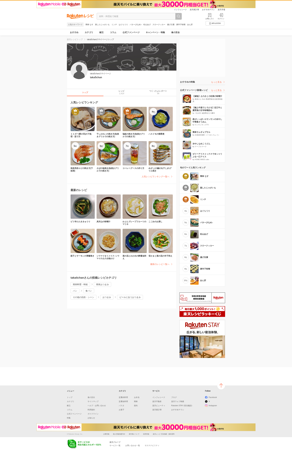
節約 (136, 406)
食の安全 (175, 32)
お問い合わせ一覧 (132, 445)
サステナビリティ (152, 445)
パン (75, 291)
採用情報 (146, 434)
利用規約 (91, 410)
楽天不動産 (157, 401)
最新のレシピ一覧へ (159, 264)
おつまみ (107, 297)
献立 (101, 32)
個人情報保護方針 (119, 434)
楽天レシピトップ (75, 39)
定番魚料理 (123, 401)
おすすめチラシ (208, 10)
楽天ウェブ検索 (177, 401)
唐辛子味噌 (180, 24)
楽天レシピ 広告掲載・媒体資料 (164, 434)
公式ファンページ (131, 32)
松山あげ (147, 24)
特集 (69, 418)
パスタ (121, 406)
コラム (113, 32)
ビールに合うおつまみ (130, 297)
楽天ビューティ (158, 406)
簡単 (136, 401)
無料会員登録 (216, 23)
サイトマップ (93, 401)
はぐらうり (123, 24)
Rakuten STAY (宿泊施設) (181, 406)
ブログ (174, 397)
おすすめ (74, 32)
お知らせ (91, 418)
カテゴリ (89, 32)
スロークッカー (159, 24)
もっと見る (216, 82)
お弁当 (136, 397)
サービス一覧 (114, 445)
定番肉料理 (123, 397)
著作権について (134, 434)
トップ (69, 397)
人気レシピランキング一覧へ (155, 176)
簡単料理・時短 (80, 284)
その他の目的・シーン (83, 297)
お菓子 (121, 410)
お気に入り (209, 19)
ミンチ (114, 24)
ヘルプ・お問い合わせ (97, 406)
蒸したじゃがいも (102, 24)
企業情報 (106, 434)
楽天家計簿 (194, 10)
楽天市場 (221, 10)
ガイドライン (93, 414)
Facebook (213, 397)
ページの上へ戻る (221, 385)
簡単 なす (89, 24)
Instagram (213, 406)
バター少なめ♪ (136, 24)
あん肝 (190, 24)
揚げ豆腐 (170, 24)
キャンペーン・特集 (155, 32)
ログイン (221, 19)
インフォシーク (180, 10)
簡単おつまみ (102, 284)
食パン (88, 291)
